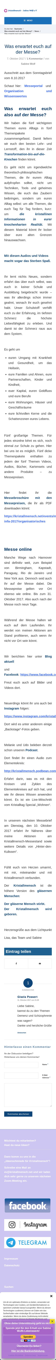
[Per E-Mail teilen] (40, 964)
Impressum (11, 1258)
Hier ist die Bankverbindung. (28, 1351)
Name (45, 1064)
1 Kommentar (35, 58)
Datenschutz (12, 1265)
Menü (30, 20)
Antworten (21, 1033)
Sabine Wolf (28, 64)
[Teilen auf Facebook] (16, 964)
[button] (51, 1296)
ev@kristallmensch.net (18, 1172)
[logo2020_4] (21, 10)
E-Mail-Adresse (46, 1076)
